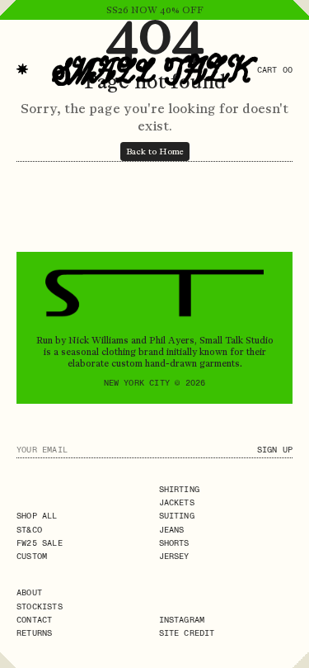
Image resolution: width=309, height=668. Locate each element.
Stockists (39, 606)
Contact (34, 619)
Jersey (174, 556)
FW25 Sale (39, 542)
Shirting (179, 489)
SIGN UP (275, 449)
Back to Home (155, 151)
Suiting (176, 515)
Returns (34, 632)
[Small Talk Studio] (155, 69)
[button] (22, 69)
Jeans (172, 529)
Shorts (174, 542)
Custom (31, 556)
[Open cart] (301, 36)
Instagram (182, 619)
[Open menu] (8, 36)
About (29, 592)
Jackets (176, 502)
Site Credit (187, 632)
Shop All (37, 515)
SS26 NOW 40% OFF (155, 10)
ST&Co (29, 529)
